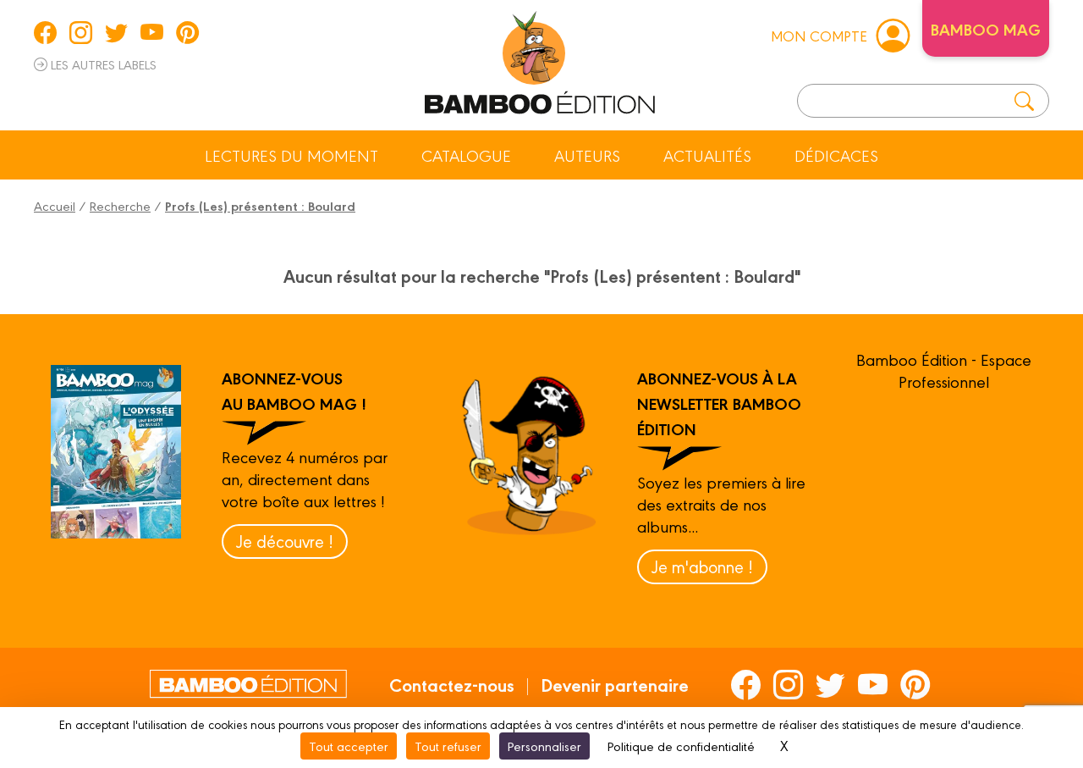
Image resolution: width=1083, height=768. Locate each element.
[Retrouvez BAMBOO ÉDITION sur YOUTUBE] (151, 32)
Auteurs (587, 155)
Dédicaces (836, 155)
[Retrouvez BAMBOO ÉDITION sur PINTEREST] (187, 32)
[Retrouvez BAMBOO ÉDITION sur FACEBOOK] (45, 32)
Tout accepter (348, 745)
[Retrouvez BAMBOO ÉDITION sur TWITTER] (116, 32)
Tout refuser (448, 745)
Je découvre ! (284, 540)
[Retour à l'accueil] (540, 59)
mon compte (819, 35)
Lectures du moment (291, 155)
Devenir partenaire (615, 684)
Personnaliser (544, 745)
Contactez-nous (451, 684)
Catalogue (466, 155)
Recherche (120, 205)
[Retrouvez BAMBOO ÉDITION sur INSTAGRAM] (80, 32)
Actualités (707, 155)
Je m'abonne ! (702, 566)
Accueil (54, 205)
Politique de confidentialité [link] (681, 745)
